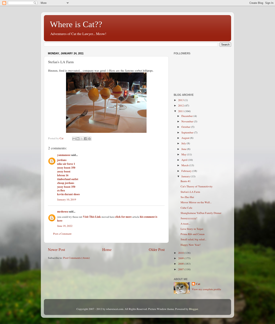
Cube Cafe (186, 207)
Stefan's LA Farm (190, 192)
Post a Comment (62, 233)
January (186, 176)
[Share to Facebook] (86, 139)
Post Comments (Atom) (76, 258)
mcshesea (62, 211)
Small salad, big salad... (193, 239)
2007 (181, 269)
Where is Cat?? (76, 24)
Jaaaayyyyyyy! (189, 218)
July (184, 143)
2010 (181, 253)
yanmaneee (63, 155)
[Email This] (74, 139)
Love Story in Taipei (192, 229)
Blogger (193, 309)
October (186, 127)
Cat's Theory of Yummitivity (197, 186)
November (187, 121)
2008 (181, 263)
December (187, 116)
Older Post (157, 249)
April (184, 160)
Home (107, 249)
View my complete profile (206, 289)
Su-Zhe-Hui (187, 197)
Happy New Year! (191, 245)
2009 (181, 258)
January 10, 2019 (66, 199)
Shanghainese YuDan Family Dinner (201, 213)
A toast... (185, 223)
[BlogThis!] (78, 139)
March (185, 165)
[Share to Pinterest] (89, 139)
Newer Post (56, 249)
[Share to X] (82, 139)
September (187, 132)
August (185, 138)
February (186, 171)
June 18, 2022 (64, 226)
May (184, 154)
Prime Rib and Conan (193, 234)
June (184, 149)
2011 (181, 111)
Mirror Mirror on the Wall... (196, 202)
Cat (198, 284)
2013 (181, 100)
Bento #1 (186, 181)
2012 (181, 105)
